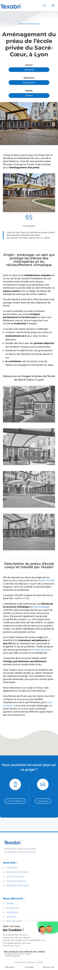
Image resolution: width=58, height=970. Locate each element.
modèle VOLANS (46, 580)
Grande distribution (16, 880)
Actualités (11, 916)
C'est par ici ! (43, 801)
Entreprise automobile (17, 885)
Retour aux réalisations (29, 23)
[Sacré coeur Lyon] (29, 464)
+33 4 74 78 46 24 (15, 801)
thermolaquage (41, 606)
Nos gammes (12, 907)
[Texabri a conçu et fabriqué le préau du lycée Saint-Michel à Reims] (29, 192)
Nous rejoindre (13, 921)
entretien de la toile (40, 649)
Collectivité (11, 867)
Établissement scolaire (17, 872)
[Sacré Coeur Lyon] (29, 421)
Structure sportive (15, 876)
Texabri (10, 903)
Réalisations (12, 912)
